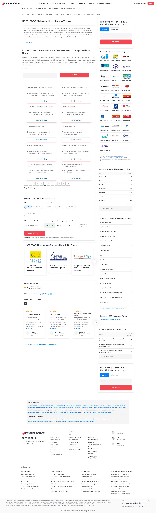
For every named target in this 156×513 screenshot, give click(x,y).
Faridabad (102, 177)
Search (74, 75)
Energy (102, 255)
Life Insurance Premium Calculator (90, 491)
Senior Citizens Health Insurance (60, 491)
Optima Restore (105, 246)
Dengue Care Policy (106, 288)
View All (129, 204)
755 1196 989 (29, 443)
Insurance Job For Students (118, 491)
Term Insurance (54, 444)
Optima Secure (104, 302)
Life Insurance (54, 442)
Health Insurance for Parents (89, 410)
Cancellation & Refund (75, 447)
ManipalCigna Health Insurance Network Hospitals (81, 267)
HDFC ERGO (25, 14)
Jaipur (101, 196)
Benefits (41, 14)
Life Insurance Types (86, 476)
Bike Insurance (54, 437)
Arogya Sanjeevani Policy (107, 236)
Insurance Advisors (58, 3)
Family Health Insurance (52, 410)
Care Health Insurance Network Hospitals (34, 267)
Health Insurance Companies (79, 407)
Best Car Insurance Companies (30, 489)
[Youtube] (26, 438)
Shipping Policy (73, 442)
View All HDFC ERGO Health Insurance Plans (112, 308)
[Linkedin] (32, 438)
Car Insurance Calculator (28, 476)
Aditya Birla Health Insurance (84, 419)
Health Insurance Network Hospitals (80, 412)
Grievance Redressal (75, 437)
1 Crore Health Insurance (73, 405)
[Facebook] (23, 438)
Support (80, 3)
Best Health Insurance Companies (60, 476)
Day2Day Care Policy (106, 269)
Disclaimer (91, 442)
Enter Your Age (30, 213)
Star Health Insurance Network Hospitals (59, 266)
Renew (72, 3)
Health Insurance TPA (118, 407)
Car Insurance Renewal (27, 474)
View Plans (114, 42)
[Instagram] (29, 438)
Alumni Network (92, 451)
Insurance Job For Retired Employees (121, 493)
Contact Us (91, 435)
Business (52, 449)
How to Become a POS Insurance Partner (122, 484)
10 (52, 183)
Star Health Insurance (34, 419)
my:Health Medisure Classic (108, 231)
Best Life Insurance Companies (89, 484)
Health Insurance (33, 405)
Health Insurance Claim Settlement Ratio (40, 407)
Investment (53, 447)
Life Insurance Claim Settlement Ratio (91, 479)
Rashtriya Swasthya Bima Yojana (38, 421)
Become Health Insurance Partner (120, 479)
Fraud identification (93, 439)
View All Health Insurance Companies (111, 156)
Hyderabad (102, 189)
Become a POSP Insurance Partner (120, 474)
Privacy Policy (73, 435)
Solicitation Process (93, 449)
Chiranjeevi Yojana (60, 421)
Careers (90, 453)
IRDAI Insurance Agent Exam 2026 (120, 486)
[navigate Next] (94, 261)
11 (56, 183)
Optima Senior (104, 250)
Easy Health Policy (105, 283)
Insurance (42, 3)
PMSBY (51, 421)
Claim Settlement (88, 14)
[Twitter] (35, 438)
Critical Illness (59, 14)
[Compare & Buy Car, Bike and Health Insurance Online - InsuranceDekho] (11, 4)
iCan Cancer (104, 264)
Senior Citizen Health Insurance (70, 410)
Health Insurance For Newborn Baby (57, 412)
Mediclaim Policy (60, 405)
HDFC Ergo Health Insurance (65, 419)
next (68, 183)
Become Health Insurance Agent (110, 320)
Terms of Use (72, 444)
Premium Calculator (73, 14)
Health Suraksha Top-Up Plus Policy (111, 297)
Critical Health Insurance (58, 484)
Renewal (49, 14)
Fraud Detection (73, 439)
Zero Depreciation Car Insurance (30, 479)
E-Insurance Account (75, 449)
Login (150, 3)
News (90, 3)
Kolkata (101, 181)
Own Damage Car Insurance (29, 484)
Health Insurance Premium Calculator (94, 405)
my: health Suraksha (106, 227)
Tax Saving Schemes (56, 454)
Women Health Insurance (106, 410)
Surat (101, 185)
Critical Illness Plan (105, 222)
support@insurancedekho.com (36, 441)
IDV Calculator (25, 481)
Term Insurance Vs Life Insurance (90, 481)
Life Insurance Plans (86, 486)
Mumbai (102, 200)
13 (64, 183)
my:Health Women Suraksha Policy (111, 293)
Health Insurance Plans (46, 405)
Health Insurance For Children (37, 412)
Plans (34, 14)
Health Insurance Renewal (35, 410)
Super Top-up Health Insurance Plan (100, 407)
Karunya (92, 421)
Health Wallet (104, 260)
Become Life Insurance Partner (119, 481)
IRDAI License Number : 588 (132, 503)
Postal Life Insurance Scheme (89, 474)
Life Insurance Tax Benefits (88, 489)
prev (26, 183)
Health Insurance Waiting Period (102, 412)
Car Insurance (54, 435)
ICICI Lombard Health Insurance (103, 419)
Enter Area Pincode (32, 225)
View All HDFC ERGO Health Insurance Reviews (40, 344)
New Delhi (102, 192)
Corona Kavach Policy (106, 241)
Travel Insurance (55, 452)
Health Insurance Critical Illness (116, 405)
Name (103, 35)
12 (60, 183)
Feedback (91, 437)
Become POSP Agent (104, 3)
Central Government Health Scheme (78, 421)
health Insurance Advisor (61, 407)
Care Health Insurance (49, 419)
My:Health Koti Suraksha (107, 278)
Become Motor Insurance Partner (120, 476)
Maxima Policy (104, 274)
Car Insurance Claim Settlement (30, 486)
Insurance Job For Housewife (119, 489)
